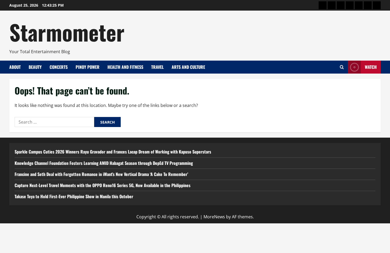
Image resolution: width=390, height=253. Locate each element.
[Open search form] (342, 67)
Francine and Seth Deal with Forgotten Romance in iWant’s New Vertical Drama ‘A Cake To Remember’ (101, 174)
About (15, 67)
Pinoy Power (87, 67)
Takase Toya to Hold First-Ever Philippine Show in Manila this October (74, 196)
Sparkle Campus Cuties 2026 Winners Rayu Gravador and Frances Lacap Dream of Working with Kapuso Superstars (113, 151)
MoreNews (214, 217)
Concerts (59, 67)
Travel (157, 67)
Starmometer (66, 32)
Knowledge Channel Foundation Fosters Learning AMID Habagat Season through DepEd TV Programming (104, 163)
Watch (371, 67)
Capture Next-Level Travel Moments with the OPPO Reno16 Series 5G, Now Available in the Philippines (102, 185)
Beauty (35, 67)
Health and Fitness (125, 67)
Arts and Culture (188, 67)
